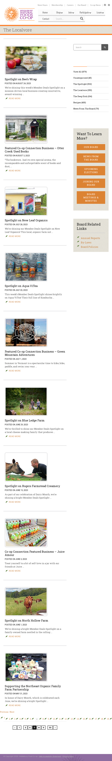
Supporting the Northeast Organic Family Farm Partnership (33, 687)
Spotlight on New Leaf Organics (26, 220)
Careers (70, 5)
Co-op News (95, 5)
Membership (57, 5)
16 (90, 719)
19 (108, 719)
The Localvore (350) (82, 90)
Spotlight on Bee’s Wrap (21, 79)
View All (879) (80, 71)
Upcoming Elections (91, 171)
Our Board (82, 5)
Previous (4, 712)
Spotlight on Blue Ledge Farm (25, 420)
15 (84, 719)
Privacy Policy (68, 756)
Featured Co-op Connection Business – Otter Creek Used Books (34, 149)
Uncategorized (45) (82, 78)
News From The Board (91, 158)
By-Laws (86, 242)
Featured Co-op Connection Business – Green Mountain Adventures (35, 353)
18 (102, 719)
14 (78, 719)
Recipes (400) (79, 102)
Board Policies (89, 246)
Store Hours (43, 5)
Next (12, 712)
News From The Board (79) (86, 108)
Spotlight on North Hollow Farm (26, 620)
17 (96, 719)
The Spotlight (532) (82, 84)
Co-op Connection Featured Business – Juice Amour (35, 553)
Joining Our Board (91, 183)
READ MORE (15, 98)
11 (60, 719)
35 (50, 727)
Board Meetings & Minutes (91, 197)
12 (66, 719)
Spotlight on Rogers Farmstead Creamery (32, 486)
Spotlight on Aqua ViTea (21, 286)
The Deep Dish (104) (82, 96)
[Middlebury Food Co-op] (19, 14)
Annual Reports (90, 238)
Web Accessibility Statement (50, 756)
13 (72, 719)
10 (54, 719)
